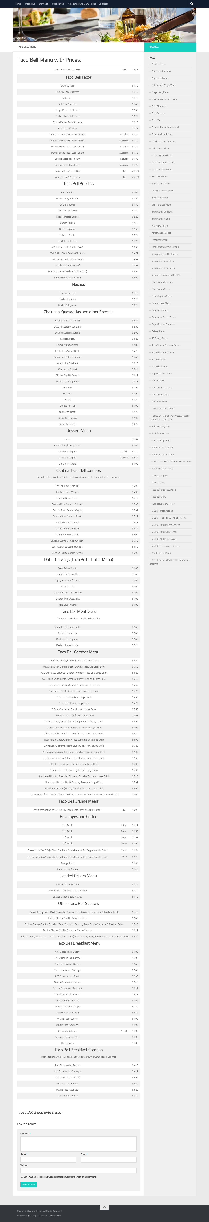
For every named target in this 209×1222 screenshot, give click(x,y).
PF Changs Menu (160, 338)
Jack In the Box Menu (162, 204)
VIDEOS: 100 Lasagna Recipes (166, 525)
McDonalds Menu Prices (163, 268)
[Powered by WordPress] (29, 1216)
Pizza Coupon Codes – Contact (166, 345)
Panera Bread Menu (161, 303)
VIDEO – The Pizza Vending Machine (169, 518)
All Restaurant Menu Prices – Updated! (88, 3)
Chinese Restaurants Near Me (166, 127)
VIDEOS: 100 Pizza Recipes (164, 539)
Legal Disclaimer (159, 240)
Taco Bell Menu (159, 496)
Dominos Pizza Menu (162, 169)
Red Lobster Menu (160, 394)
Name (23, 1154)
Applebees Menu (160, 78)
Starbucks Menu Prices (162, 447)
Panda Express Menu (162, 296)
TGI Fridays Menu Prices (163, 503)
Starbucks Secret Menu (163, 454)
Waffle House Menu (161, 553)
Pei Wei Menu (158, 331)
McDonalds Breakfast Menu (165, 254)
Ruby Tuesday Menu (161, 426)
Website (24, 1165)
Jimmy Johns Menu (161, 218)
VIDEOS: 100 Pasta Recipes (164, 532)
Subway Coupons (160, 475)
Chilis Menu (157, 120)
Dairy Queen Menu (161, 148)
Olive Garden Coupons (162, 282)
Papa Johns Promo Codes (164, 317)
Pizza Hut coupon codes (163, 352)
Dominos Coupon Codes (163, 162)
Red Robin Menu (160, 401)
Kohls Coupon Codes (161, 232)
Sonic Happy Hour (162, 440)
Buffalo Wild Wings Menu (164, 85)
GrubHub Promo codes (162, 190)
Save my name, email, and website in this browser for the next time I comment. (60, 1177)
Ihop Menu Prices (160, 197)
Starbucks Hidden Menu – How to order (173, 461)
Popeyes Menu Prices (162, 373)
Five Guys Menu (159, 176)
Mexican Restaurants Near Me (166, 275)
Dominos (43, 3)
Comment (25, 1133)
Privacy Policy (158, 380)
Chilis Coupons (158, 113)
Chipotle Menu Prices (162, 134)
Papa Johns (58, 3)
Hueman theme (54, 1216)
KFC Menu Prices (160, 225)
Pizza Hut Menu (159, 366)
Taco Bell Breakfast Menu (164, 489)
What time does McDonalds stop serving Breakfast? (169, 562)
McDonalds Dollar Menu (163, 261)
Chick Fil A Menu (159, 106)
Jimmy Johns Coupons (162, 211)
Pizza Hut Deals (159, 359)
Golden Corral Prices (161, 183)
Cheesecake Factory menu (164, 99)
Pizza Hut (30, 3)
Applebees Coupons (161, 71)
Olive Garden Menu (161, 289)
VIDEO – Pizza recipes (162, 510)
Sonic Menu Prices (160, 433)
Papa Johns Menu (160, 310)
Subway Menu (158, 482)
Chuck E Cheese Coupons (163, 141)
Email (84, 1154)
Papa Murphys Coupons (163, 324)
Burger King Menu (160, 92)
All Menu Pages (159, 64)
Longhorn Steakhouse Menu (165, 247)
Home (18, 3)
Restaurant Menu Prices (163, 408)
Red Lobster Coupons (162, 387)
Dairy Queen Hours (163, 155)
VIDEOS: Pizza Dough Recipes (166, 546)
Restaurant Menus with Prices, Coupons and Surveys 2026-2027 (169, 417)
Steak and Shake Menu (162, 468)
